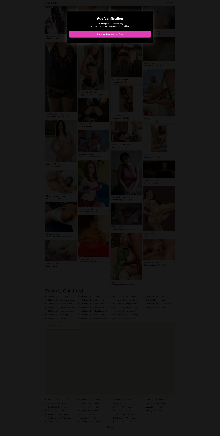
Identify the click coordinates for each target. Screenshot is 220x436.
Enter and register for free (110, 34)
